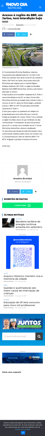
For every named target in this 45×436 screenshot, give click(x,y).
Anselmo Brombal (14, 29)
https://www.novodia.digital (23, 182)
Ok (23, 433)
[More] (31, 34)
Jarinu (5, 21)
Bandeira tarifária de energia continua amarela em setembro (29, 224)
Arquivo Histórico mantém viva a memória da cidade (23, 277)
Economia (19, 218)
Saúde (5, 285)
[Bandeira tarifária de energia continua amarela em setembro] (8, 223)
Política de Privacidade (22, 429)
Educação (6, 299)
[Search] (39, 336)
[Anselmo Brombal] (4, 29)
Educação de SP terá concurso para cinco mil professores (22, 303)
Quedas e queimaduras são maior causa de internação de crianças (21, 290)
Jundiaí (6, 273)
